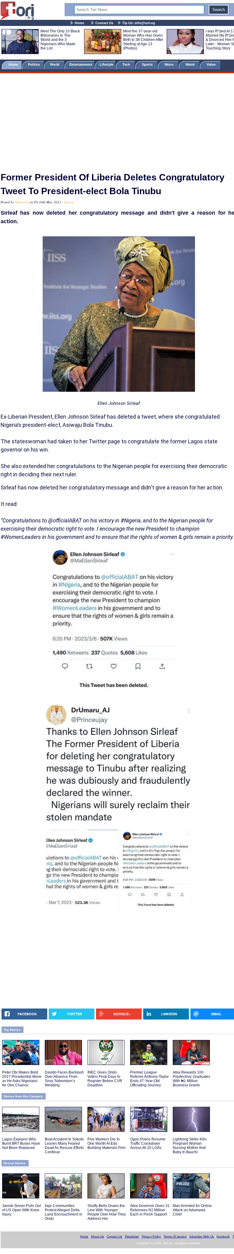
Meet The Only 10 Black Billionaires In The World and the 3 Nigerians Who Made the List (60, 39)
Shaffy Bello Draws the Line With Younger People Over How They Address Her (106, 1212)
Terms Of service (175, 1236)
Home (79, 23)
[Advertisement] (117, 120)
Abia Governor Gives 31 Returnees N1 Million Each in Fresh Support (150, 1210)
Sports (147, 64)
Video (211, 64)
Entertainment (81, 64)
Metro (169, 64)
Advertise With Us (201, 1236)
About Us (97, 1236)
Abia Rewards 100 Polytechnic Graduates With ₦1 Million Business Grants (191, 1078)
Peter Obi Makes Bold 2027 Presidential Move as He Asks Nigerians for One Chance (21, 1078)
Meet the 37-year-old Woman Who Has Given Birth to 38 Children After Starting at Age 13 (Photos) (143, 39)
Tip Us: (138, 23)
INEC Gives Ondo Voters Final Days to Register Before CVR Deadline (104, 1078)
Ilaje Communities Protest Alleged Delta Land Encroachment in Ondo (63, 1212)
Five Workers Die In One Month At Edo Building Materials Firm (106, 1143)
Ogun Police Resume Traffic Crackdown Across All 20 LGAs (147, 1143)
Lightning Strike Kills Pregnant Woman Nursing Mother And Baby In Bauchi (190, 1145)
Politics (34, 64)
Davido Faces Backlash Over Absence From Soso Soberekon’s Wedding (64, 1078)
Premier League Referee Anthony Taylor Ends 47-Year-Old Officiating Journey (149, 1078)
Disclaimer (132, 1236)
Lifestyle (106, 64)
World (55, 64)
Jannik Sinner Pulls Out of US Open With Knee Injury (21, 1210)
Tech (127, 64)
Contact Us (104, 23)
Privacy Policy (151, 1236)
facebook (223, 1236)
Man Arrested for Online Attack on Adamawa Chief (192, 1210)
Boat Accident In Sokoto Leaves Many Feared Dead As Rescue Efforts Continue (64, 1145)
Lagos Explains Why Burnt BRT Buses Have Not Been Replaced (21, 1143)
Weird (190, 64)
